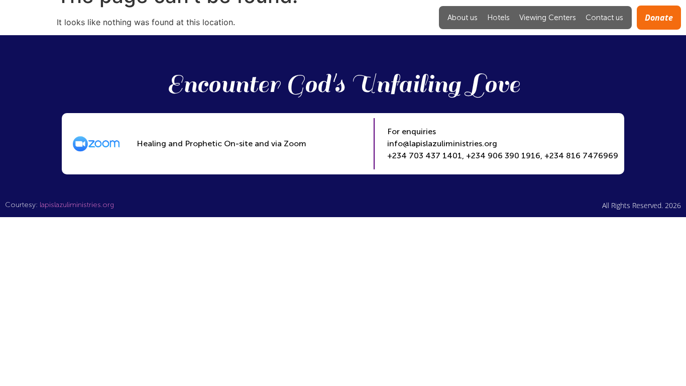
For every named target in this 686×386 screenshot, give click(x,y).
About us (462, 17)
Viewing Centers (547, 17)
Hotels (498, 17)
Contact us (604, 17)
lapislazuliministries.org (77, 205)
